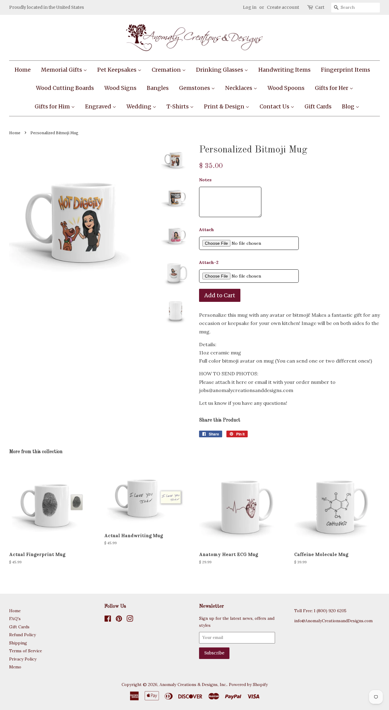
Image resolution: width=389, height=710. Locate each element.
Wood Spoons (286, 87)
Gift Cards (318, 106)
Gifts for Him (53, 106)
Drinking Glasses (220, 69)
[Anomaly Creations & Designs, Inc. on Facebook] (107, 620)
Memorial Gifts (62, 69)
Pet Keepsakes (117, 69)
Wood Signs (120, 87)
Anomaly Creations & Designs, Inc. (193, 684)
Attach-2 (209, 262)
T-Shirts (178, 106)
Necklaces (239, 87)
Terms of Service (25, 651)
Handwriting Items (284, 69)
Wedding (139, 106)
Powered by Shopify (248, 684)
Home (23, 69)
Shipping (18, 643)
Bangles (158, 87)
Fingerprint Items (345, 69)
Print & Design (225, 106)
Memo (15, 667)
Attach (206, 229)
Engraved (98, 106)
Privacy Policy (22, 659)
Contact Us (275, 106)
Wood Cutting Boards (65, 87)
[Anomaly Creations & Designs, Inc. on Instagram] (129, 620)
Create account (283, 7)
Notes (205, 180)
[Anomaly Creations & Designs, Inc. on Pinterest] (118, 620)
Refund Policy (22, 634)
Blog (349, 106)
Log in (249, 7)
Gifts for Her (332, 87)
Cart (319, 7)
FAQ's (15, 618)
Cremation (167, 69)
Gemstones (195, 87)
